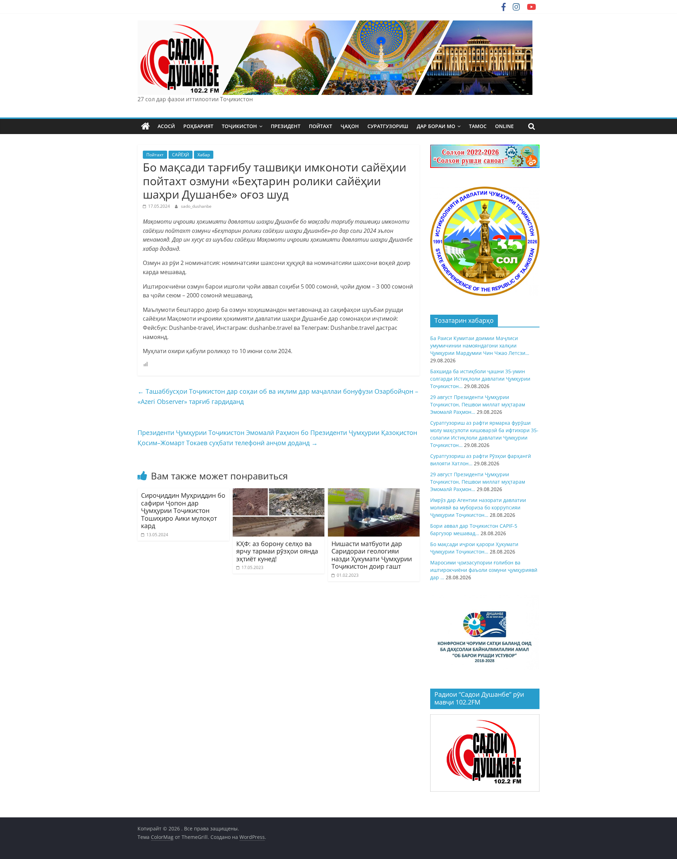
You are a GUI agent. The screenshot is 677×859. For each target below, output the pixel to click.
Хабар (203, 155)
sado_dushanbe (196, 206)
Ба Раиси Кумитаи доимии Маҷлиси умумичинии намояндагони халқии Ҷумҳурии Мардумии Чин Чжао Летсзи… (479, 345)
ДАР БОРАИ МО (436, 126)
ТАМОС (478, 126)
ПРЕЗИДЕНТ (285, 126)
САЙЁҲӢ (180, 155)
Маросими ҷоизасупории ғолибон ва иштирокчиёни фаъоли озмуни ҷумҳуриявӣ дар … (483, 570)
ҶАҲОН (350, 126)
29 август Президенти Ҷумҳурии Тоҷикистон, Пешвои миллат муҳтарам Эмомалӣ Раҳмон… (477, 404)
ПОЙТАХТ (320, 126)
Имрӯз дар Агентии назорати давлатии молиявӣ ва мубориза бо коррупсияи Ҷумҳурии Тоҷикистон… (478, 507)
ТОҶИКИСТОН (239, 126)
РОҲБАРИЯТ (198, 126)
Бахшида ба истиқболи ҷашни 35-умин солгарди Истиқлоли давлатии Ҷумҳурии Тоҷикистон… (480, 378)
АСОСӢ (166, 126)
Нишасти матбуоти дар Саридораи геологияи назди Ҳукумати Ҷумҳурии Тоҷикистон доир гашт (371, 555)
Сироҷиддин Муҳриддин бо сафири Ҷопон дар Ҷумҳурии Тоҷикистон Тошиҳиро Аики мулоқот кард (183, 510)
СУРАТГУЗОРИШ (387, 126)
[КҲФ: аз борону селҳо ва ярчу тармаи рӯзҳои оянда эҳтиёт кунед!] (278, 492)
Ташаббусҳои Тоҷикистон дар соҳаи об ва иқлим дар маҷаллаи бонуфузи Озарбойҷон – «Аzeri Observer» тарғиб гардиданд (278, 396)
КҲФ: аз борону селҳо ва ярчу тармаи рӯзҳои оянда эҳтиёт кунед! (277, 551)
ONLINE (504, 126)
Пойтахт (155, 155)
